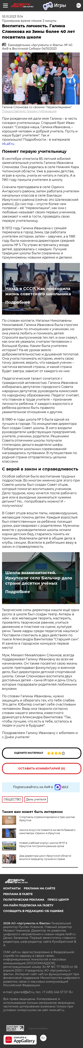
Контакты (12, 888)
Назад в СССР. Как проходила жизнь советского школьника (38, 291)
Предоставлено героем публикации (29, 111)
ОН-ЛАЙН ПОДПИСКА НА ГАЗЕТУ (28, 905)
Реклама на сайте (39, 888)
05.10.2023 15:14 (12, 16)
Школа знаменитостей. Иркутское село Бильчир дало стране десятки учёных (38, 578)
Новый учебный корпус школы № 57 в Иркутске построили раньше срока (43, 844)
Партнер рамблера (38, 1028)
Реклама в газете (18, 894)
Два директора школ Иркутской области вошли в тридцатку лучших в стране (45, 857)
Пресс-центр (58, 899)
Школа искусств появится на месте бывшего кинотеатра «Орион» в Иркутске (47, 831)
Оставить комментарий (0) (41, 768)
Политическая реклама (23, 899)
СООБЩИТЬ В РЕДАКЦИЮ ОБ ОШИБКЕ (33, 911)
